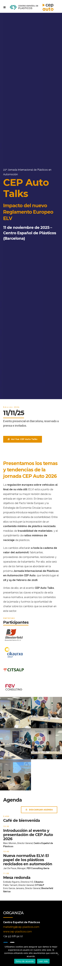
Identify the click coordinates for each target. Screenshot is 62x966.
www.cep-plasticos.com (17, 931)
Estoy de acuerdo (25, 961)
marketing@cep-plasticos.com (21, 926)
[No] (58, 954)
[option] (31, 206)
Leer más (43, 961)
